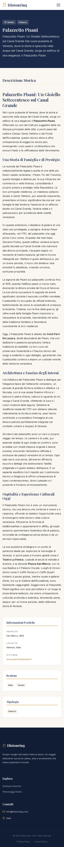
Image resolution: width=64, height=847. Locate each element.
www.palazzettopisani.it (19, 659)
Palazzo (12, 711)
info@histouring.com (17, 811)
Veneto (21, 685)
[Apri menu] (58, 4)
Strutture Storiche (11, 786)
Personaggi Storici (12, 791)
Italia (10, 685)
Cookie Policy (40, 841)
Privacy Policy (23, 841)
